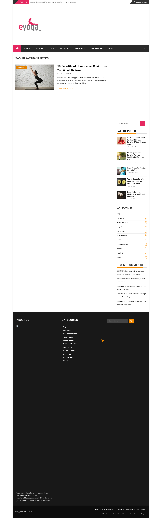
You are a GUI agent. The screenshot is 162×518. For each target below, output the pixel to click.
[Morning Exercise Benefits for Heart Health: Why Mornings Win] (121, 156)
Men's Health (131, 231)
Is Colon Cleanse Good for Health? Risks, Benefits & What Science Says (136, 141)
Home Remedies (96, 48)
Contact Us (116, 514)
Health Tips (79, 48)
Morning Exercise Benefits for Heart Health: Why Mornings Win (135, 156)
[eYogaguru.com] (17, 48)
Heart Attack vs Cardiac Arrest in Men (136, 169)
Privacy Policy (140, 509)
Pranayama (132, 218)
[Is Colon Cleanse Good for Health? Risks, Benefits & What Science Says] (121, 140)
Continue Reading (66, 89)
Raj (58, 74)
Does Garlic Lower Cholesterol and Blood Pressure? (136, 194)
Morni (32, 2)
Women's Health (132, 235)
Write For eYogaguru (108, 509)
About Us (131, 249)
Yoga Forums (134, 514)
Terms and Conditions (103, 514)
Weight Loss (132, 240)
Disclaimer (129, 509)
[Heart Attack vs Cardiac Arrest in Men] (121, 171)
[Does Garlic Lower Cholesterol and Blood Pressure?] (121, 195)
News (110, 48)
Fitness (39, 48)
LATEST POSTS (126, 131)
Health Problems (58, 48)
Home (97, 509)
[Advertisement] (98, 25)
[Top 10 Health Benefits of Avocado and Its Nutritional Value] (121, 182)
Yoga (26, 48)
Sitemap (125, 514)
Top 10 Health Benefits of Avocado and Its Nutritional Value (136, 181)
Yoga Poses (21, 67)
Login (143, 514)
